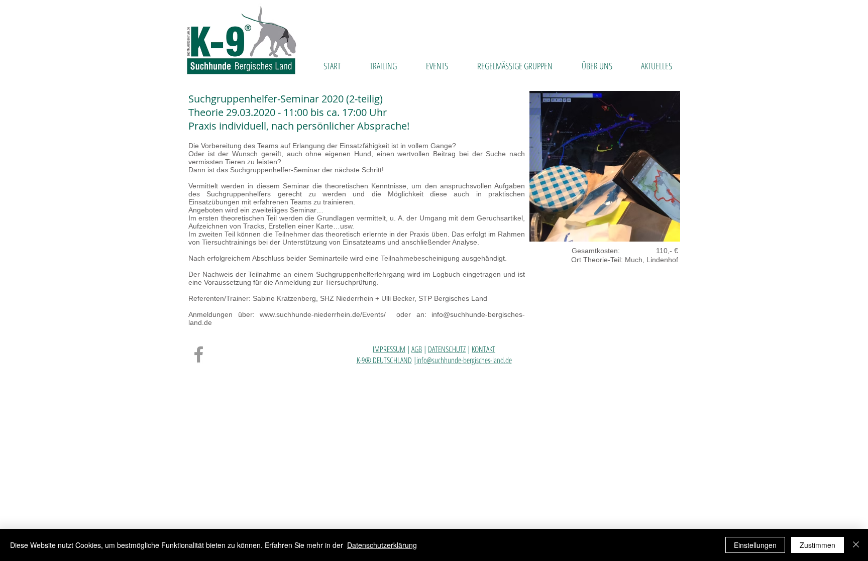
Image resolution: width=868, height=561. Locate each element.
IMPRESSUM (389, 349)
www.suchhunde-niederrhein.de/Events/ (325, 314)
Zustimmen (817, 545)
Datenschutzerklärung (382, 545)
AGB (416, 349)
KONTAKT (483, 349)
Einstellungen (755, 545)
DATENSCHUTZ (447, 349)
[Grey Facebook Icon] (198, 354)
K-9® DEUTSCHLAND (384, 360)
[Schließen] (856, 545)
